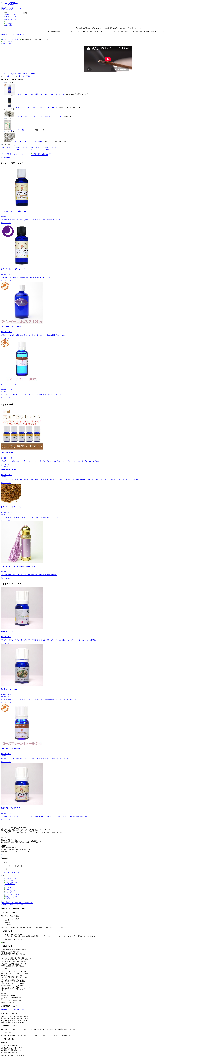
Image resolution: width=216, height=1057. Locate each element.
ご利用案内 (7, 14)
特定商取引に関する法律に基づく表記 (12, 1009)
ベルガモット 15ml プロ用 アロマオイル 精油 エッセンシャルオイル (36, 107)
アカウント (14, 14)
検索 (5, 13)
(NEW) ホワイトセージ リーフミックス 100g (28, 141)
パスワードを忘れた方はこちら (13, 872)
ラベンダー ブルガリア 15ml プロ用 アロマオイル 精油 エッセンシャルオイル (39, 94)
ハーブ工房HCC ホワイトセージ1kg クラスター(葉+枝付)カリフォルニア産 (39, 116)
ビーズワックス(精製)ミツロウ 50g (22, 130)
